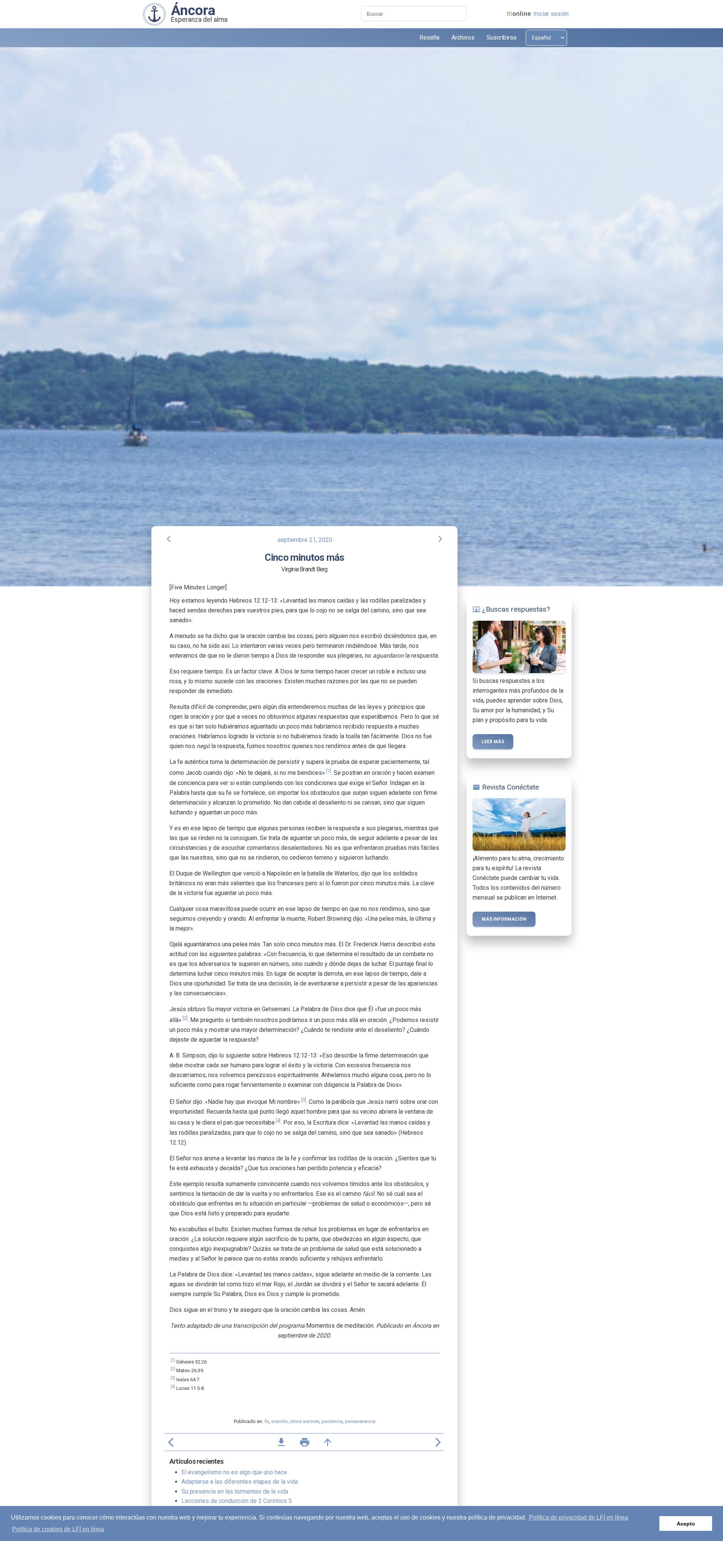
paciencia (332, 1421)
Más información (504, 919)
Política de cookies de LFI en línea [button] (58, 1529)
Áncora (193, 10)
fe (266, 1421)
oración (279, 1421)
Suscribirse (502, 37)
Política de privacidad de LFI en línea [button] (578, 1517)
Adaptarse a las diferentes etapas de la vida (240, 1481)
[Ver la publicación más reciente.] (154, 13)
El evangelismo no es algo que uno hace (234, 1472)
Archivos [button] (462, 37)
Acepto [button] (686, 1524)
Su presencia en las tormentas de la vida (235, 1491)
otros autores (304, 1421)
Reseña (429, 37)
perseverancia (360, 1421)
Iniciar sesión (551, 13)
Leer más (493, 741)
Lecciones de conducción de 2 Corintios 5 (237, 1500)
